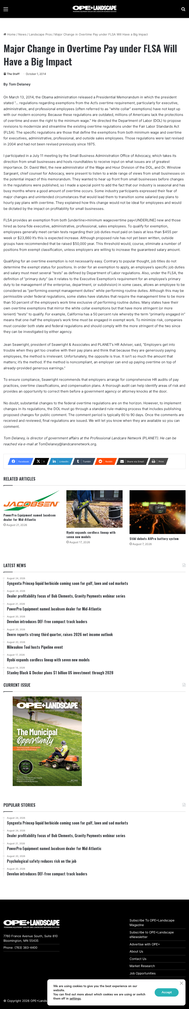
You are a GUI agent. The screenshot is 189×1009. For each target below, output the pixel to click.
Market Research (142, 966)
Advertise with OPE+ (145, 944)
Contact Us (138, 959)
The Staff (13, 74)
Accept (167, 992)
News (22, 34)
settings (75, 999)
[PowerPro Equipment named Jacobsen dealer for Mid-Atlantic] (31, 500)
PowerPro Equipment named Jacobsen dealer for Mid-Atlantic (29, 517)
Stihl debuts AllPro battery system (154, 538)
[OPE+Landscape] (94, 9)
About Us (136, 951)
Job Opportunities (143, 973)
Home (11, 34)
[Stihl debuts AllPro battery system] (158, 512)
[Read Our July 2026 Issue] (47, 741)
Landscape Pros (40, 34)
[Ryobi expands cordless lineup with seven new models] (94, 509)
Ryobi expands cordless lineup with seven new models (90, 534)
